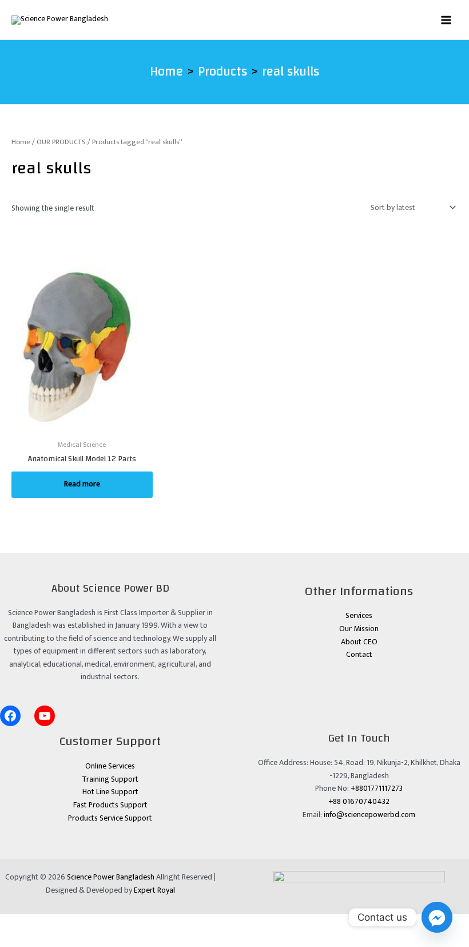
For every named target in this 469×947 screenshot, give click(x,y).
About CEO (359, 642)
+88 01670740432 (358, 801)
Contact (359, 654)
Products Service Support (110, 818)
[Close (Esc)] (117, 922)
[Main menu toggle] (446, 20)
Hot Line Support (110, 792)
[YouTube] (44, 716)
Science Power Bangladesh (110, 877)
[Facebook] (10, 716)
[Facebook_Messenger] (437, 917)
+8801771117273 (377, 788)
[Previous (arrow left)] (16, 939)
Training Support (110, 779)
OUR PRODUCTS (61, 142)
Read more (82, 484)
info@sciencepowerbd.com (369, 815)
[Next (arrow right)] (50, 939)
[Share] (83, 922)
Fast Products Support (110, 805)
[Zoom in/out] (16, 922)
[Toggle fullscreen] (50, 922)
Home (20, 142)
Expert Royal (154, 890)
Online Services (110, 766)
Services (358, 615)
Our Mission (359, 629)
